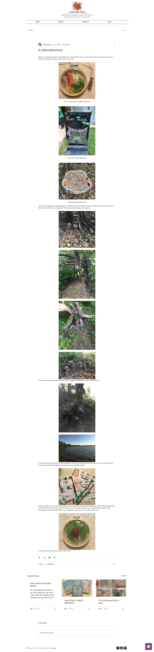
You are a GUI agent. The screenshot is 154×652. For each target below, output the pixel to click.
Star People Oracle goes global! (40, 584)
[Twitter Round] (121, 648)
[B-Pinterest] (125, 648)
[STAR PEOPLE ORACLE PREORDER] (77, 588)
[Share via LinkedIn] (49, 557)
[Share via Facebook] (39, 557)
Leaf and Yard (77, 11)
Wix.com (53, 648)
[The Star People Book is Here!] (111, 588)
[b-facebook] (117, 648)
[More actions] (114, 44)
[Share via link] (55, 557)
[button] (124, 30)
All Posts (30, 30)
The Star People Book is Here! (108, 601)
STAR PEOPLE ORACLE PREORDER (73, 601)
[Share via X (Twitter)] (44, 557)
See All (124, 576)
